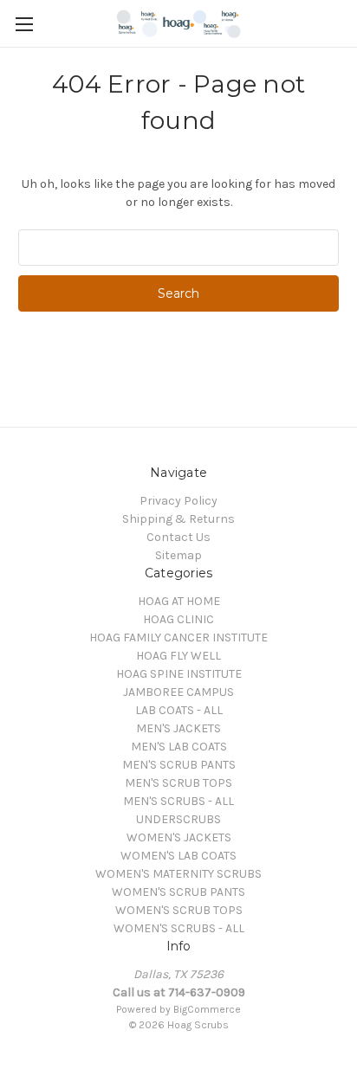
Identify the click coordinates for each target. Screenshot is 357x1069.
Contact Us (178, 537)
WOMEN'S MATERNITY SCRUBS (178, 873)
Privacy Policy (178, 500)
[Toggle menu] (24, 24)
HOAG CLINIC (178, 619)
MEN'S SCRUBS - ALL (178, 801)
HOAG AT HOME (179, 601)
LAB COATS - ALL (179, 710)
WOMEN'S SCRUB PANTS (178, 892)
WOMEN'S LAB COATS (178, 855)
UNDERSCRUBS (178, 819)
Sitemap (178, 555)
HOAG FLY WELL (178, 655)
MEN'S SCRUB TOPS (178, 783)
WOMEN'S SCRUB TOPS (179, 910)
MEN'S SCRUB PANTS (179, 764)
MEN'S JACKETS (178, 728)
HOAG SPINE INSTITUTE (179, 674)
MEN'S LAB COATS (179, 746)
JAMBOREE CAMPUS (178, 692)
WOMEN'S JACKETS (179, 837)
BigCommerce (207, 1009)
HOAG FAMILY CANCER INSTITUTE (178, 637)
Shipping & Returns (178, 519)
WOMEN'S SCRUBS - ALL (179, 928)
